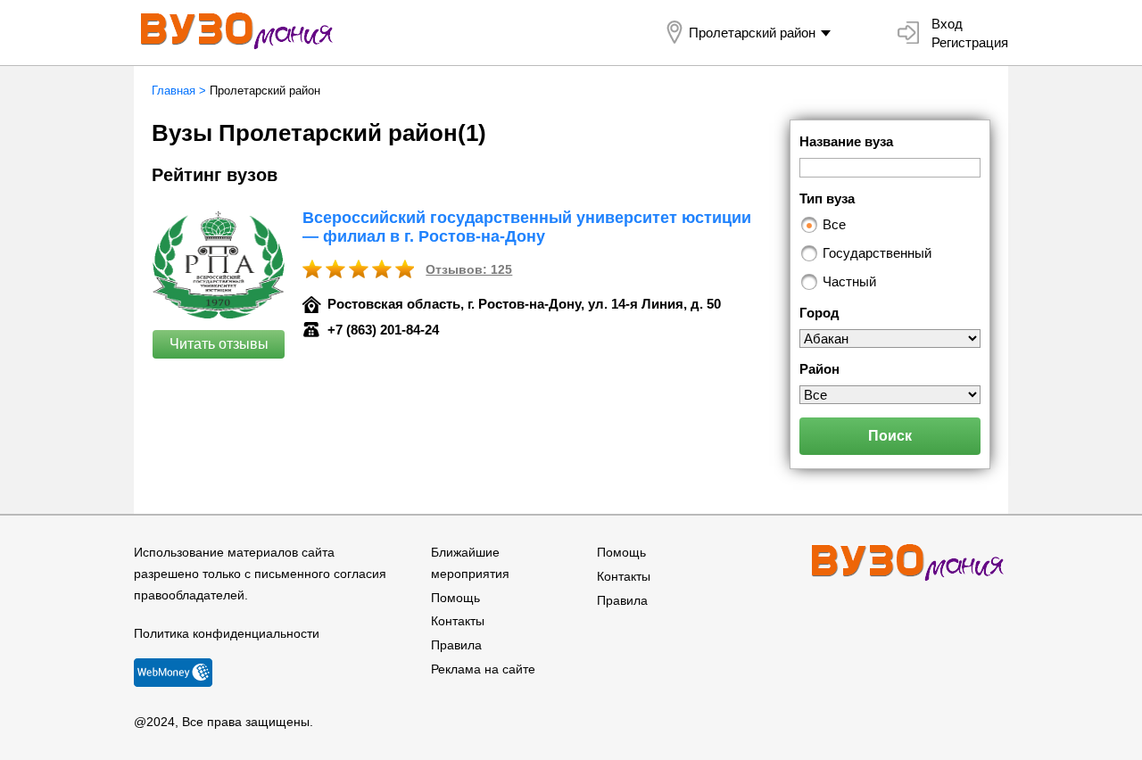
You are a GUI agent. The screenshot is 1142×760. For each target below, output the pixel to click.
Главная (173, 90)
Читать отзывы (219, 343)
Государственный (877, 252)
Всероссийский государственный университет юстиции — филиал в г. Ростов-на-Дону (526, 227)
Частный (849, 281)
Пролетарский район (752, 32)
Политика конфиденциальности (226, 633)
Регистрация (969, 42)
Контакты (457, 621)
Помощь (455, 598)
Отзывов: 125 (469, 269)
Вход (947, 23)
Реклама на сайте (483, 669)
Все (834, 224)
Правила (456, 645)
